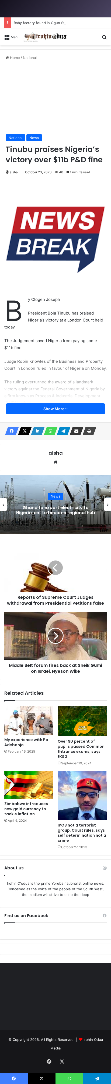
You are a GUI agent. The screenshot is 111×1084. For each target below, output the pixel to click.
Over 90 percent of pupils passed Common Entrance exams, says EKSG (81, 749)
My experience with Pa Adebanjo (26, 742)
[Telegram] (62, 431)
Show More (54, 408)
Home (14, 57)
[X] (23, 431)
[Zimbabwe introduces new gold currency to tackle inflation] (28, 785)
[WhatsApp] (49, 431)
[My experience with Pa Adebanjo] (28, 720)
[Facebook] (10, 431)
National (30, 57)
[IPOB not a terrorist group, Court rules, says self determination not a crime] (82, 795)
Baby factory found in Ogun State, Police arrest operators (62, 23)
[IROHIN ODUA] (45, 37)
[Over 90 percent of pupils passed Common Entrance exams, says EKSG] (82, 721)
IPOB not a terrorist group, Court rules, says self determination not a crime (82, 833)
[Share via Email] (75, 431)
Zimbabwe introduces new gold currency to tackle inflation (26, 809)
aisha (14, 172)
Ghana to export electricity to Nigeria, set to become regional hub (55, 510)
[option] (55, 504)
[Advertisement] (55, 97)
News (34, 138)
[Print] (87, 431)
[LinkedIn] (36, 431)
